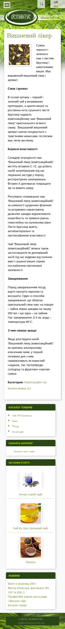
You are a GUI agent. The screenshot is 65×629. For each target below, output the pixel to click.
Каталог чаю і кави (24, 451)
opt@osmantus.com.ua (31, 623)
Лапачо (31, 562)
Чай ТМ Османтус (22, 415)
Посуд (15, 426)
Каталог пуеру (17, 605)
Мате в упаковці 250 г (22, 583)
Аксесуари (18, 431)
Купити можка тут (19, 388)
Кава (14, 421)
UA (56, 2)
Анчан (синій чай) (30, 494)
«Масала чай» (17, 601)
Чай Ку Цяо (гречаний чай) (30, 528)
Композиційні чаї (35, 382)
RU (56, 6)
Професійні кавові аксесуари (27, 596)
